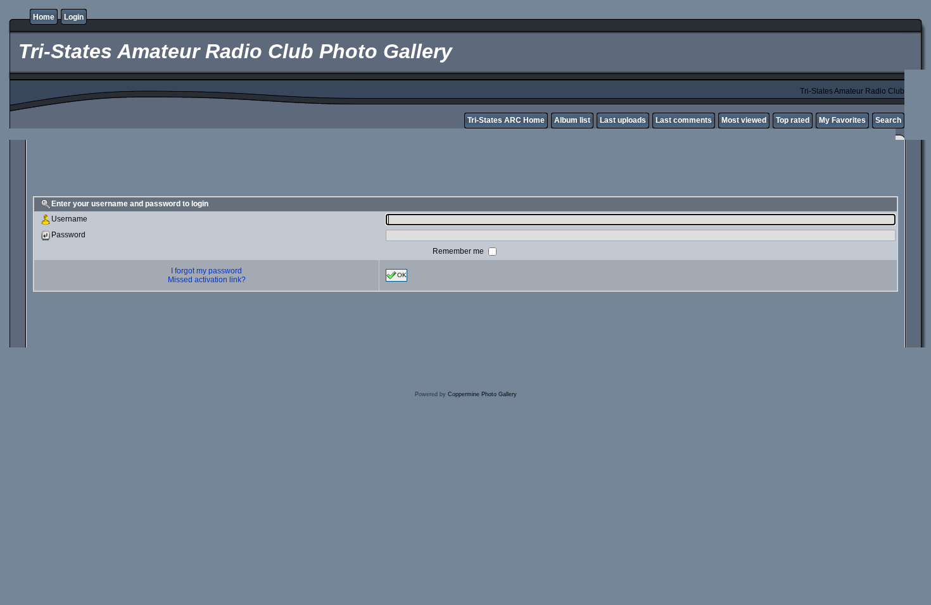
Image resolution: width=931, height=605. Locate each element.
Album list (572, 120)
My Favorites (842, 120)
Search (888, 120)
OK (402, 274)
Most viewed (743, 120)
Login (74, 17)
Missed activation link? (207, 279)
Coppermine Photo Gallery (482, 394)
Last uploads (623, 120)
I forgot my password (206, 270)
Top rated (792, 120)
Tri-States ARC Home (506, 120)
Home (43, 17)
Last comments (684, 120)
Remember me (459, 250)
